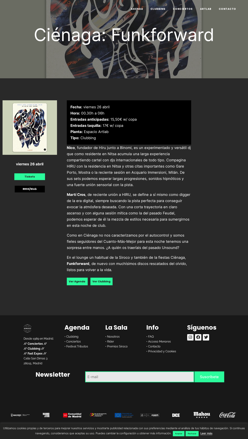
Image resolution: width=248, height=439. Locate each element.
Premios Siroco (117, 346)
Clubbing (158, 9)
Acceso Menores (159, 341)
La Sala (116, 327)
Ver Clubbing (101, 281)
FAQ (151, 336)
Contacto (227, 9)
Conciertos (183, 9)
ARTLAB (206, 9)
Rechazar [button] (192, 433)
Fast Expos (35, 353)
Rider (110, 341)
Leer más (206, 433)
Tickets (30, 177)
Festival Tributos (77, 346)
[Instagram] (190, 337)
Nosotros (113, 336)
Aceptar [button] (178, 433)
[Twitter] (206, 337)
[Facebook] (198, 337)
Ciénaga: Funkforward (124, 34)
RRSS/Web (30, 189)
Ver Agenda (77, 281)
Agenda (137, 9)
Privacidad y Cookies (162, 351)
